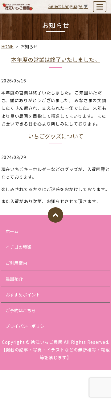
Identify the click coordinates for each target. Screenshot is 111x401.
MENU (99, 6)
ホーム (12, 231)
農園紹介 (14, 279)
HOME (7, 46)
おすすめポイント (23, 295)
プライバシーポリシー (27, 326)
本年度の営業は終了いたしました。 (55, 59)
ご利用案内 (16, 263)
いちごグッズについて (55, 136)
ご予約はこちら (21, 310)
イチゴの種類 (18, 247)
